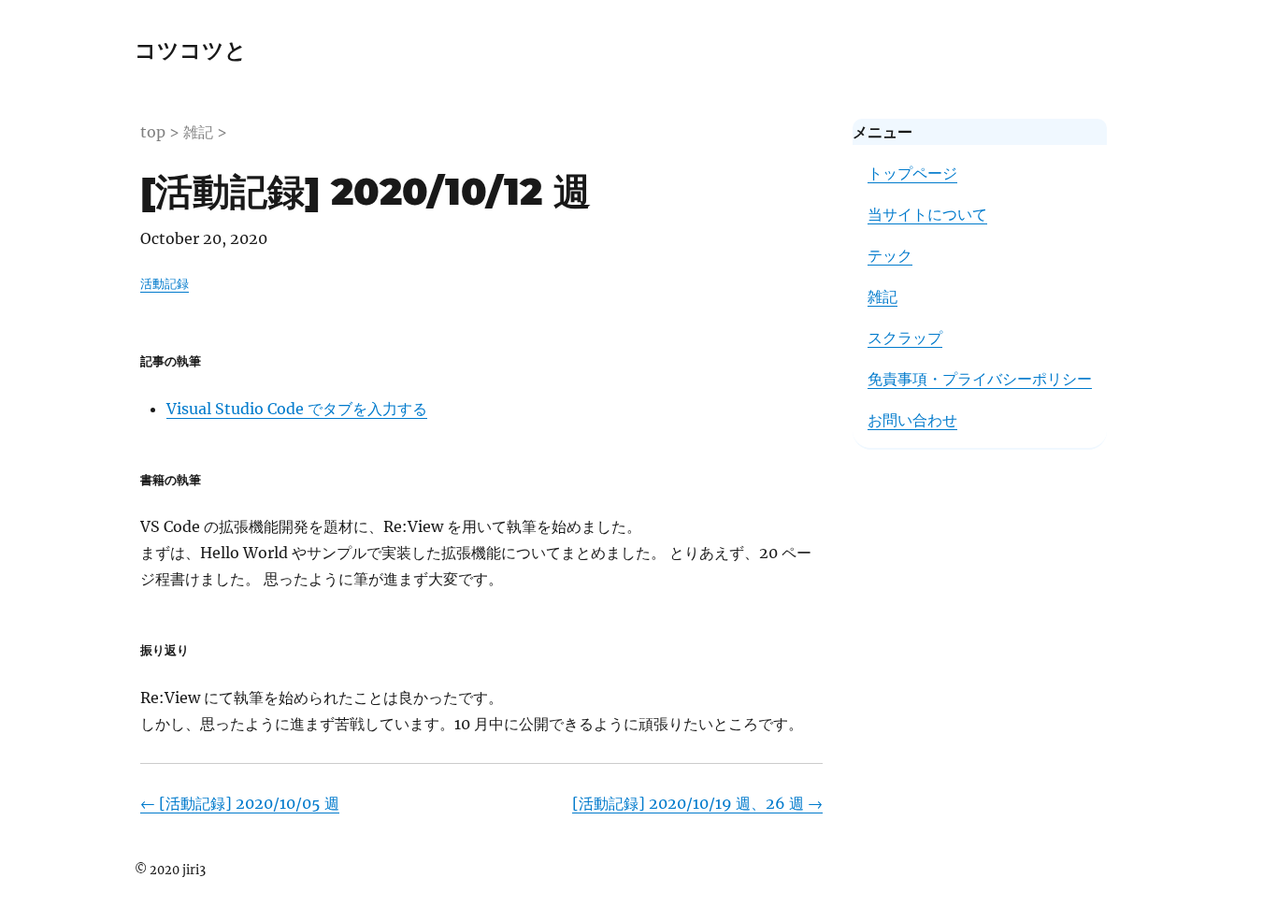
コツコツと (191, 50)
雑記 (198, 131)
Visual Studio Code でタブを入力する (296, 408)
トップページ (912, 173)
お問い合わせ (912, 419)
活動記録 (164, 284)
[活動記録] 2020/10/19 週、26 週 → (697, 803)
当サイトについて (927, 214)
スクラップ (905, 337)
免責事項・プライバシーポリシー (980, 378)
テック (890, 255)
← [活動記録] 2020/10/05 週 (239, 803)
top (152, 131)
